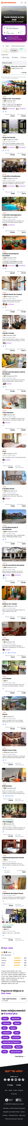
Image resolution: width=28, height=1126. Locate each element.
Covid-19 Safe (12, 652)
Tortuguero (6, 1032)
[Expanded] (3, 46)
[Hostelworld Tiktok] (23, 1080)
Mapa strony (22, 1115)
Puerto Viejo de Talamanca (11, 1042)
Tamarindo (6, 1023)
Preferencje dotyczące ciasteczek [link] (14, 1119)
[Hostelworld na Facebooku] (5, 1080)
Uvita (4, 1051)
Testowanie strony (13, 1115)
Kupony (23, 1111)
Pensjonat (20, 1090)
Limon (17, 1032)
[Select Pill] (21, 2)
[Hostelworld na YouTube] (16, 1080)
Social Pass (14, 1093)
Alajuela (17, 1023)
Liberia (5, 1018)
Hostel (4, 96)
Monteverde (15, 1018)
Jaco (4, 1028)
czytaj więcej (15, 78)
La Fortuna (16, 1037)
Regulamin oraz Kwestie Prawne (11, 1111)
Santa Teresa (7, 1047)
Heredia (5, 1037)
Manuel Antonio (16, 1051)
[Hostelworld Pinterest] (19, 1080)
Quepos (13, 1028)
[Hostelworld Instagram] (12, 1080)
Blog (6, 1090)
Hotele (15, 1090)
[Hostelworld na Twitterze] (8, 1080)
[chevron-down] (13, 953)
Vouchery (5, 1115)
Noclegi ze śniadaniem (8, 819)
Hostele (10, 1090)
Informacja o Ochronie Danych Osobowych (14, 1108)
